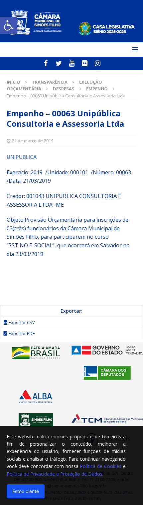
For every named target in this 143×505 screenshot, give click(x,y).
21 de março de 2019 (32, 141)
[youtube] (71, 63)
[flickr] (84, 63)
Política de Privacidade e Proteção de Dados (54, 474)
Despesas (63, 89)
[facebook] (46, 63)
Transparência (50, 82)
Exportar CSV (22, 322)
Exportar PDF (22, 333)
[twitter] (59, 63)
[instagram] (97, 63)
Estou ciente (25, 491)
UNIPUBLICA (22, 157)
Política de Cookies (100, 466)
